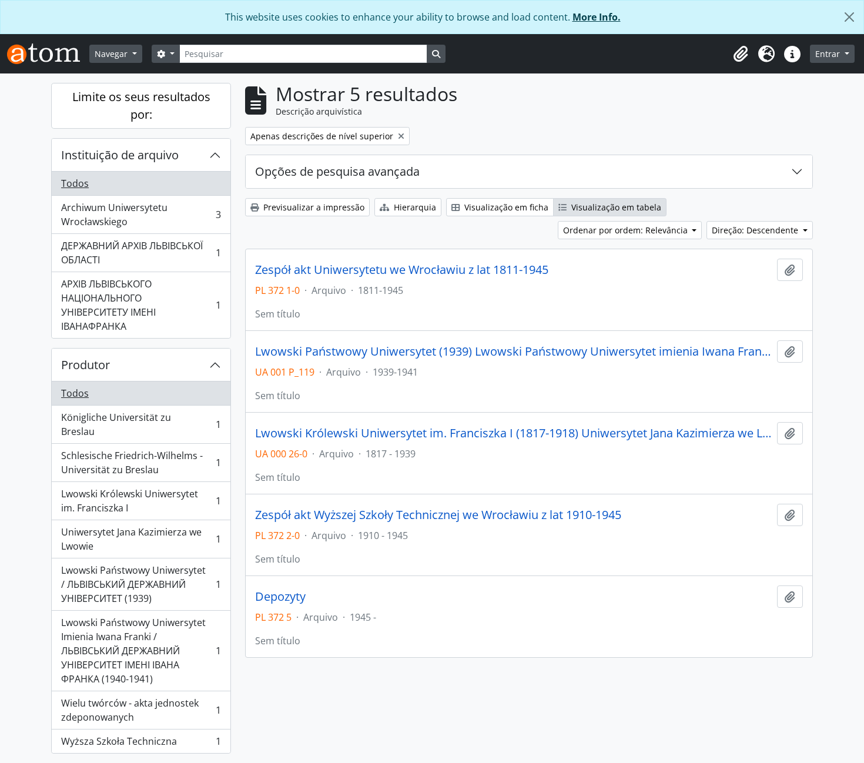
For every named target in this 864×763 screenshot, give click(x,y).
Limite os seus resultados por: (141, 105)
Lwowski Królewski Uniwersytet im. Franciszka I (141, 500)
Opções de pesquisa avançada (337, 171)
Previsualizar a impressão (312, 207)
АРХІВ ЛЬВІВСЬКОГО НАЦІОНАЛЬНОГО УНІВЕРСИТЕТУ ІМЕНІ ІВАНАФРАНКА (141, 305)
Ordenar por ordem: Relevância (626, 230)
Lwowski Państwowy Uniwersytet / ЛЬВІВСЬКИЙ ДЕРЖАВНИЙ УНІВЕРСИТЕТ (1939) (141, 584)
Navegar (112, 53)
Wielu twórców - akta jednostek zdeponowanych (141, 710)
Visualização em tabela (615, 207)
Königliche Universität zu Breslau (141, 424)
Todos (75, 183)
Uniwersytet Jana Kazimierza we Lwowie (141, 539)
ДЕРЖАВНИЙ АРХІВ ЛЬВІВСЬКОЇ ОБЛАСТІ (141, 252)
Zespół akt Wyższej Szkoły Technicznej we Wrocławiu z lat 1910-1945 (438, 515)
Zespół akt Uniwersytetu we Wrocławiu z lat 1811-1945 (401, 270)
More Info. (596, 17)
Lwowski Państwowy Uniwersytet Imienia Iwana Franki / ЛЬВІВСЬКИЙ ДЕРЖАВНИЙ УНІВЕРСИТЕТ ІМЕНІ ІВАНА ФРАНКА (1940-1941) (141, 650)
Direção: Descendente (756, 230)
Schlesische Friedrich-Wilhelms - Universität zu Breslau (141, 462)
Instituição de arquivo (120, 155)
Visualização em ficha (505, 207)
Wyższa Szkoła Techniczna (141, 744)
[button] (741, 54)
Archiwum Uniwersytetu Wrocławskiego (141, 214)
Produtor (85, 365)
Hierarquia (413, 207)
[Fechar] (849, 17)
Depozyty (280, 597)
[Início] (48, 54)
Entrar (828, 53)
